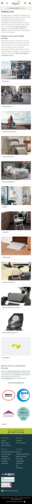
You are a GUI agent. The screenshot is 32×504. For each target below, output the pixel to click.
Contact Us (19, 440)
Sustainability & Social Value (8, 452)
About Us (3, 440)
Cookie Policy (4, 463)
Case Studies (19, 463)
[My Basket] (30, 3)
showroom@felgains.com (8, 378)
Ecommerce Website (11, 501)
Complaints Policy (5, 458)
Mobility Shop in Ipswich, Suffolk (16, 371)
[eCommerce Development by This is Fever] (24, 501)
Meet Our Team (5, 443)
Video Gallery (19, 467)
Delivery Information (21, 456)
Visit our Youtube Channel (11, 490)
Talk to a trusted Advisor (16, 431)
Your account (19, 458)
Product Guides (20, 461)
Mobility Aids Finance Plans (22, 454)
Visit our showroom (21, 443)
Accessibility (4, 461)
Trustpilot (3, 424)
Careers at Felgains (6, 445)
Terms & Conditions (6, 454)
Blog (17, 465)
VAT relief (25, 30)
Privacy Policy (4, 456)
